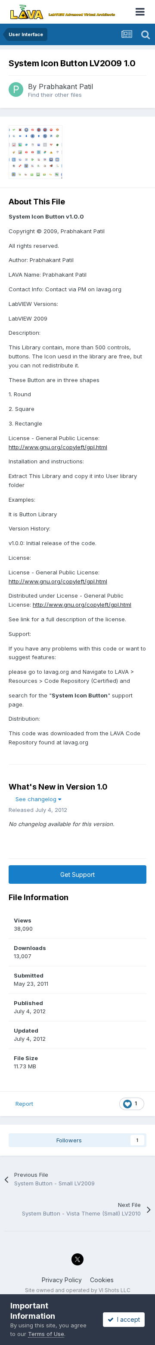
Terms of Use (46, 1333)
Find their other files (55, 94)
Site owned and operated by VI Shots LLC (77, 1290)
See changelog (37, 799)
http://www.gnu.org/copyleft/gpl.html (58, 447)
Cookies (102, 1279)
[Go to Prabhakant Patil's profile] (16, 89)
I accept (127, 1319)
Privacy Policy (62, 1279)
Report (24, 1103)
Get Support (77, 874)
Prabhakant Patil (66, 86)
